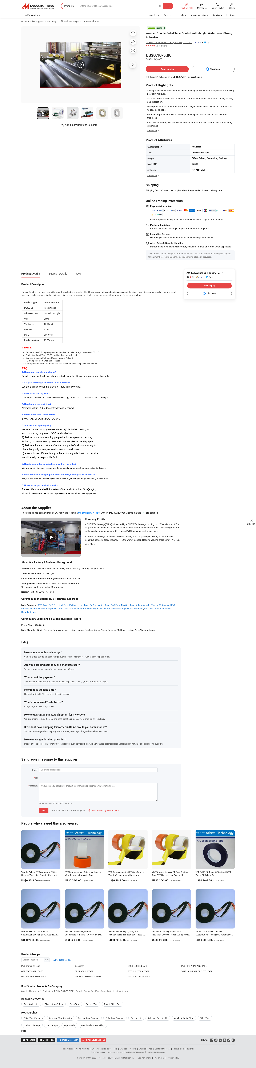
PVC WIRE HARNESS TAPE (33, 976)
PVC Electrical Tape (58, 605)
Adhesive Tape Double (158, 1018)
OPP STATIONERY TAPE (32, 971)
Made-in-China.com (115, 1052)
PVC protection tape (30, 965)
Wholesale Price (145, 1049)
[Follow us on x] (215, 1039)
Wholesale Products (128, 1049)
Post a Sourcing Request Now (103, 810)
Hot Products (68, 1049)
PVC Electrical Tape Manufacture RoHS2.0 (75, 608)
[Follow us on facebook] (211, 1039)
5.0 (190, 277)
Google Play (47, 1039)
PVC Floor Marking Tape (123, 605)
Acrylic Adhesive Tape (184, 1018)
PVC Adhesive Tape (79, 605)
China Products (82, 1049)
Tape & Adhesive (31, 1004)
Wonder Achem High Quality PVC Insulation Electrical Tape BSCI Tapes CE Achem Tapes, (126, 934)
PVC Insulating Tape (99, 605)
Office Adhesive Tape (69, 21)
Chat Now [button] (215, 69)
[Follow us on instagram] (220, 1039)
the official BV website (89, 512)
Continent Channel (162, 1049)
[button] (159, 6)
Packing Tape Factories (88, 1018)
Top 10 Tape (52, 1025)
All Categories (31, 15)
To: (36, 777)
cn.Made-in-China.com (156, 1052)
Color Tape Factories (115, 1018)
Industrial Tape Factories (60, 1018)
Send (43, 810)
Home (24, 21)
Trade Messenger (68, 1039)
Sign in (232, 7)
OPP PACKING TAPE (84, 971)
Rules (232, 15)
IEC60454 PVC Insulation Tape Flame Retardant (120, 608)
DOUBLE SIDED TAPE (137, 965)
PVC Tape (43, 605)
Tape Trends (69, 1025)
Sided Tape (205, 1018)
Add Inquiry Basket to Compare (81, 124)
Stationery (51, 21)
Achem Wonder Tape (146, 605)
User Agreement (144, 1058)
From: (35, 770)
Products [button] (69, 6)
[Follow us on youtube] (224, 1039)
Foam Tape (74, 1004)
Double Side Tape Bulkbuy (93, 1025)
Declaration (159, 1058)
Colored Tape (92, 1004)
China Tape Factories (33, 1018)
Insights (190, 1049)
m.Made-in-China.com (135, 1052)
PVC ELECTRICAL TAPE (139, 976)
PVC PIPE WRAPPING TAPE (194, 965)
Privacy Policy (173, 1058)
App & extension (198, 15)
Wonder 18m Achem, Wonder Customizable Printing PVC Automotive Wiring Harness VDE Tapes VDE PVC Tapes (215, 934)
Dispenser (79, 965)
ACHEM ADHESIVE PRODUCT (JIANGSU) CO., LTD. (169, 42)
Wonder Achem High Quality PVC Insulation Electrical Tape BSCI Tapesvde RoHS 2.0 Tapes (170, 934)
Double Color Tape (32, 1025)
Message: (33, 785)
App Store (29, 1039)
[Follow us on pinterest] (228, 1039)
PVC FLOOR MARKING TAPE (88, 976)
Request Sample (194, 77)
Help (182, 15)
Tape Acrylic (136, 1018)
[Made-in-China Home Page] (37, 6)
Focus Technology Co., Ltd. (107, 1058)
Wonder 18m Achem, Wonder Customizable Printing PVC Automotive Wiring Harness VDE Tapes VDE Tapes (83, 934)
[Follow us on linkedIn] (233, 1039)
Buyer (166, 15)
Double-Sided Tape (90, 21)
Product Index (178, 1049)
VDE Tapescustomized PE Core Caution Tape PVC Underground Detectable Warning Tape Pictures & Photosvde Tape (127, 875)
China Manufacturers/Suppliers (104, 1049)
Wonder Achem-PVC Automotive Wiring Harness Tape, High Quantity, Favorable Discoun (39, 875)
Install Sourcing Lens (95, 1039)
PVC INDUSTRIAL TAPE (138, 971)
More (24, 1030)
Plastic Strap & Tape (54, 1004)
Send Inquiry (167, 69)
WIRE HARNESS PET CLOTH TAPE (196, 971)
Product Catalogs (63, 959)
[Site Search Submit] (168, 6)
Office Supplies (37, 21)
